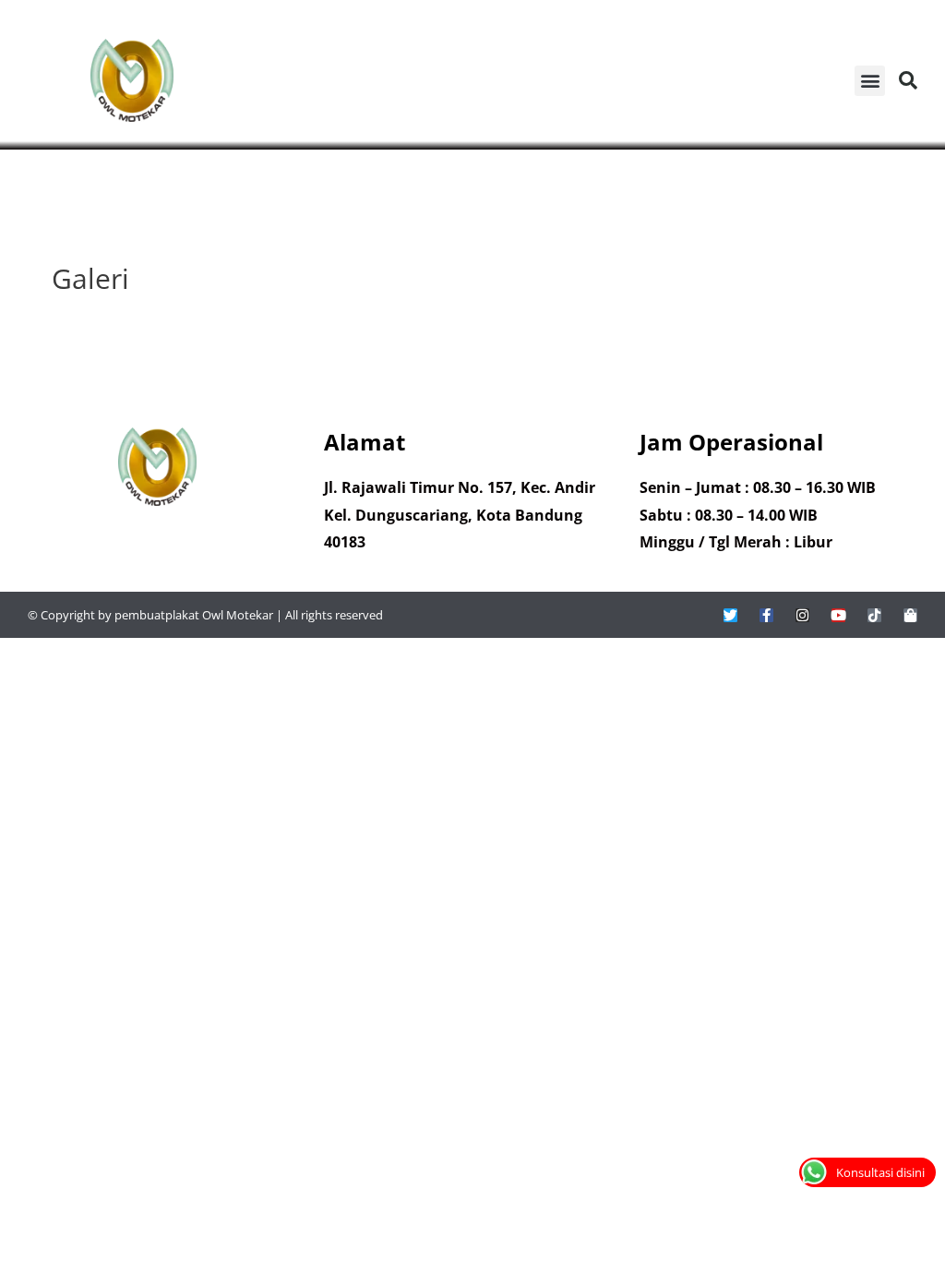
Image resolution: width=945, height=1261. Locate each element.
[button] (870, 81)
